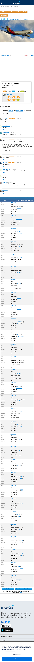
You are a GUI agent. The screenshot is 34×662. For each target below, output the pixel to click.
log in (10, 110)
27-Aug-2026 (13, 241)
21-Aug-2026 (13, 344)
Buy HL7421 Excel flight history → (23, 588)
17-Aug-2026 (13, 498)
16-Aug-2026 (13, 524)
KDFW (22, 476)
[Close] (32, 643)
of (15, 91)
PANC (19, 502)
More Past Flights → (8, 588)
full (10, 55)
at (24, 91)
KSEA (21, 463)
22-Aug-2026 (13, 318)
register (19, 110)
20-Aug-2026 (13, 395)
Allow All (17, 659)
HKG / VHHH (20, 321)
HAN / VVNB (19, 219)
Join (21, 592)
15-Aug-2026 (13, 562)
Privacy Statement (10, 651)
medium (4, 55)
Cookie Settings (17, 654)
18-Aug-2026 (13, 459)
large (8, 55)
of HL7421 (7, 91)
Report (3, 122)
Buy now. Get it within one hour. (26, 200)
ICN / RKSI (19, 208)
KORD (21, 489)
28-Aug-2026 (13, 202)
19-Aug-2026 (13, 434)
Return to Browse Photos (8, 11)
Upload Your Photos (22, 11)
